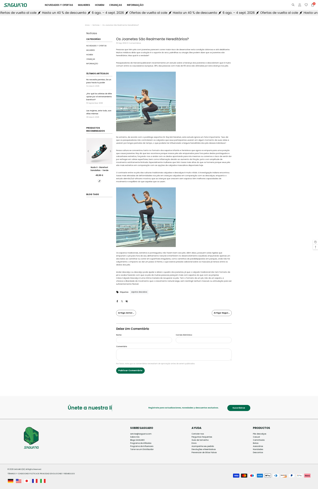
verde (99, 184)
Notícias (96, 25)
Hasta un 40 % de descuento (44, 13)
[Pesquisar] (293, 4)
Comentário (121, 346)
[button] (88, 152)
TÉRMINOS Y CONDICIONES (18, 473)
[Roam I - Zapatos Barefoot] (99, 151)
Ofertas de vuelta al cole (129, 13)
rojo (104, 184)
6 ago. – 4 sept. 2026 (88, 13)
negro (91, 184)
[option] (99, 163)
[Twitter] (122, 301)
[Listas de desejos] (306, 4)
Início (87, 25)
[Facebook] (117, 301)
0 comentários (134, 43)
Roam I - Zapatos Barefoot (99, 169)
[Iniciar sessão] (299, 4)
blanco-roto (95, 184)
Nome (118, 335)
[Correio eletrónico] (127, 301)
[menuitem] (99, 45)
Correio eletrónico (184, 335)
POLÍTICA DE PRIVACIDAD (39, 473)
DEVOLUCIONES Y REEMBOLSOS (62, 473)
